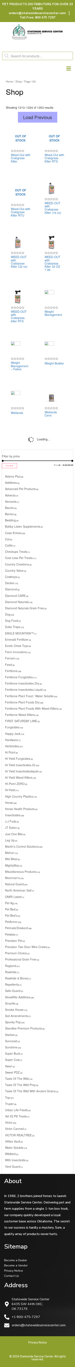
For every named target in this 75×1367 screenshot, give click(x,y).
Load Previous (37, 117)
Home (9, 81)
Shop (18, 81)
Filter (9, 466)
